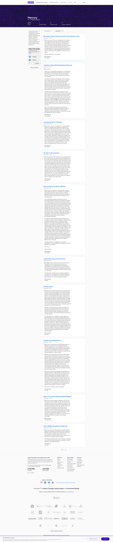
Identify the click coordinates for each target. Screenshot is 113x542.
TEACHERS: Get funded (54, 2)
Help (75, 2)
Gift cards (69, 462)
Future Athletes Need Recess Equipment (55, 426)
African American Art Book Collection (54, 186)
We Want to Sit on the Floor (51, 153)
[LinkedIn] (45, 482)
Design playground (80, 465)
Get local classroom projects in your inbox (65, 482)
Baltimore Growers (35, 19)
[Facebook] (49, 482)
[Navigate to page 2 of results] (65, 450)
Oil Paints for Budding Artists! (52, 340)
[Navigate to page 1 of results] (62, 450)
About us (70, 2)
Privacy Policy (44, 540)
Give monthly (69, 466)
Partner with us (63, 2)
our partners (70, 491)
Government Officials (73, 488)
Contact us (79, 466)
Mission (58, 459)
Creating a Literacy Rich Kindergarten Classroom (57, 65)
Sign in (84, 2)
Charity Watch (48, 465)
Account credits (70, 460)
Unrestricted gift (70, 470)
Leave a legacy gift (71, 469)
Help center (79, 459)
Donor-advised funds (71, 463)
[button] (34, 63)
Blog (81, 462)
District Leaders (59, 488)
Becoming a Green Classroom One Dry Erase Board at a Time (61, 36)
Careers (58, 466)
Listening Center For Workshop (52, 122)
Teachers (45, 488)
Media (78, 462)
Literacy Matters (48, 286)
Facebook (35, 56)
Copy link (37, 63)
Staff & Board (60, 465)
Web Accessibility (60, 467)
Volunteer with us (70, 467)
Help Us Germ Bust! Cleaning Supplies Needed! (57, 396)
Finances (59, 463)
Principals (51, 488)
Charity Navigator (31, 466)
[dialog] (56, 539)
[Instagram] (41, 482)
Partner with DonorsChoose (56, 531)
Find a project (70, 459)
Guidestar (38, 466)
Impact (58, 460)
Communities (79, 460)
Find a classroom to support (41, 2)
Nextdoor (35, 60)
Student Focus (60, 462)
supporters (31, 469)
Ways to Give (70, 457)
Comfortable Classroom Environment (54, 259)
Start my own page (34, 67)
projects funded (45, 469)
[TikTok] (52, 482)
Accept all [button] (105, 538)
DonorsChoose (31, 2)
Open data (79, 463)
